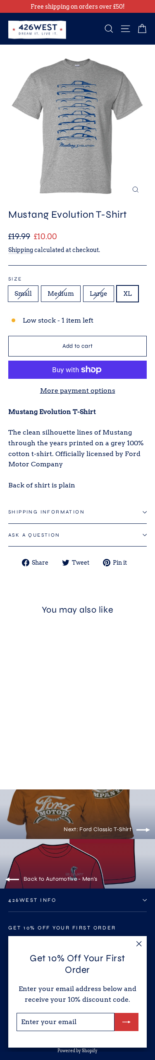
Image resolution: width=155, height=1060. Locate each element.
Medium (61, 293)
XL (127, 293)
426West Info (32, 900)
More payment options (77, 391)
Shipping (20, 250)
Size (15, 279)
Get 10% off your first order (62, 928)
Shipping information (46, 512)
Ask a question (34, 535)
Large (98, 293)
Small (23, 293)
